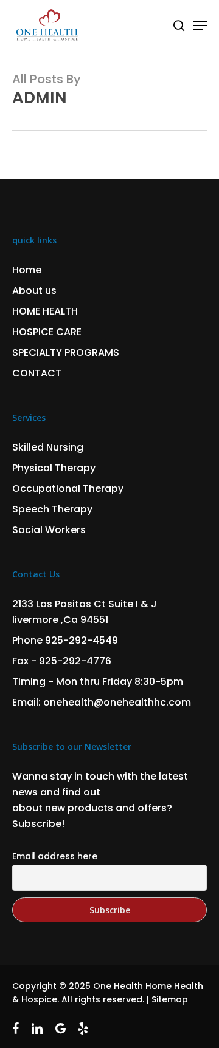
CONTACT (36, 373)
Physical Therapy (54, 468)
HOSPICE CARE (47, 332)
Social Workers (49, 530)
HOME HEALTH (45, 311)
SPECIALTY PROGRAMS (65, 352)
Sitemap (169, 999)
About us (34, 291)
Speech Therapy (52, 509)
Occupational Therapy (67, 488)
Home (26, 270)
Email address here (54, 856)
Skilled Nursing (47, 447)
